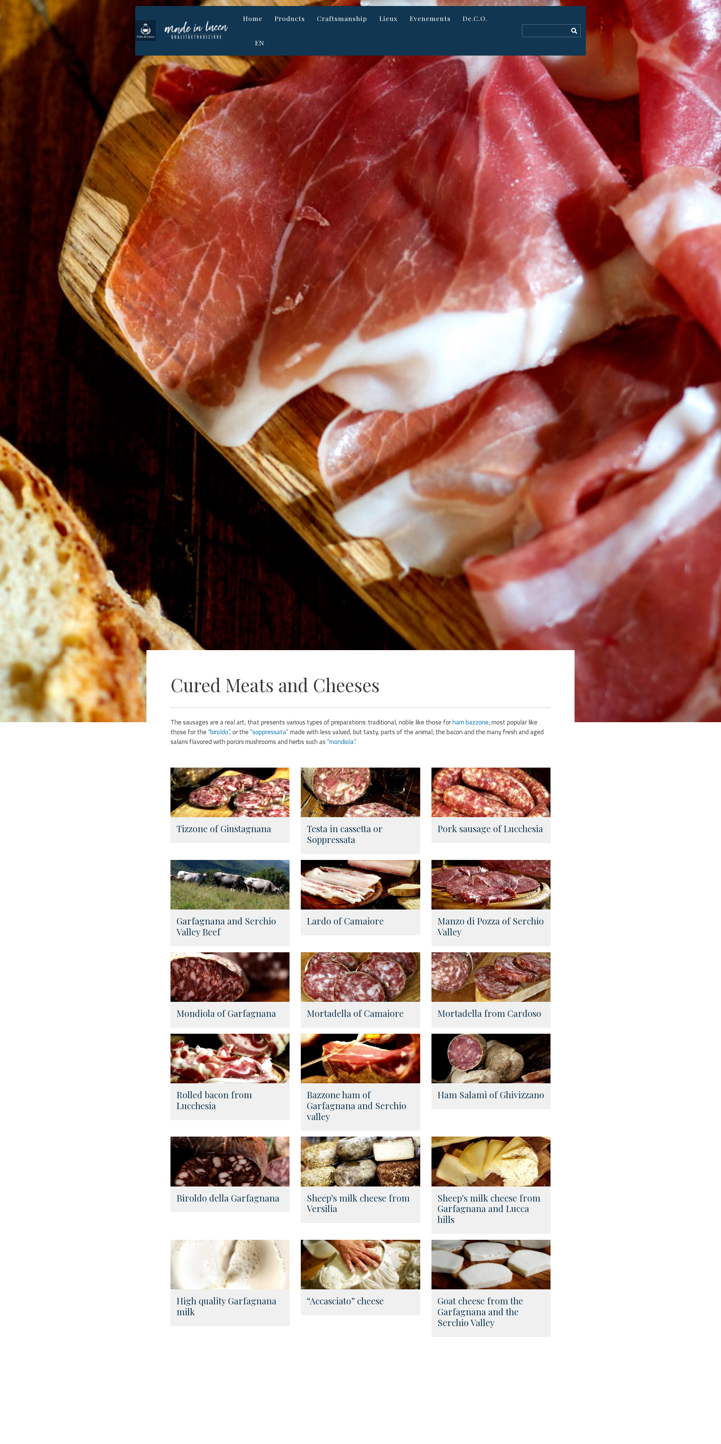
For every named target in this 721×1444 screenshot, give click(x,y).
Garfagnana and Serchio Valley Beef (226, 926)
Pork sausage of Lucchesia (490, 828)
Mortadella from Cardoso (489, 1013)
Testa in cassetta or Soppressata (344, 833)
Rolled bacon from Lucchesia (214, 1100)
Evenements (430, 18)
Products (290, 18)
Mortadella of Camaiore (355, 1013)
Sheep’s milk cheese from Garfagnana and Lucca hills (488, 1209)
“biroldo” (218, 732)
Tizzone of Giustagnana (223, 828)
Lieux (388, 18)
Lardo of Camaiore (345, 921)
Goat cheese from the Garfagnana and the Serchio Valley (480, 1311)
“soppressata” (269, 732)
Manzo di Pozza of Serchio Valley (490, 926)
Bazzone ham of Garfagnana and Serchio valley (356, 1105)
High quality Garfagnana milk (226, 1306)
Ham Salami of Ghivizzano (490, 1095)
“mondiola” (341, 742)
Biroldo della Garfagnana (227, 1198)
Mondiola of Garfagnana (226, 1013)
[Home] (186, 30)
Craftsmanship (342, 18)
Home (252, 18)
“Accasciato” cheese (345, 1301)
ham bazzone (471, 722)
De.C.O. (475, 18)
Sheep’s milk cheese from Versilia (358, 1203)
